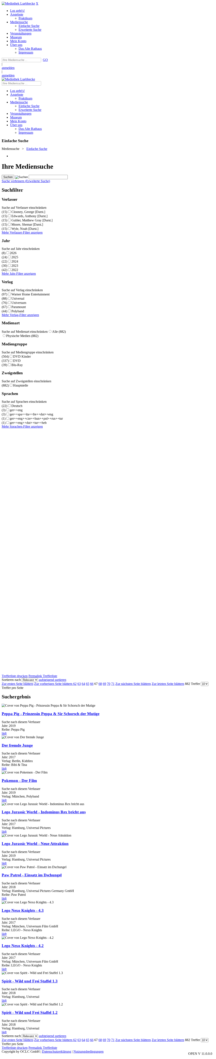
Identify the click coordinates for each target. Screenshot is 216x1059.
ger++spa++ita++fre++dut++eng (31, 414)
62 (75, 684)
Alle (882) (59, 331)
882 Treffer (192, 684)
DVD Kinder (22, 356)
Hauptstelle (20, 385)
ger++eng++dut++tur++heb (28, 422)
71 (113, 684)
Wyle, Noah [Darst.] (24, 228)
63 (79, 684)
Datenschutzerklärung (56, 1051)
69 (104, 684)
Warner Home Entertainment (30, 294)
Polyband (17, 311)
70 (108, 684)
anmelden (8, 68)
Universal (17, 298)
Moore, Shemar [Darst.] (27, 224)
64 (83, 684)
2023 (14, 265)
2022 (14, 270)
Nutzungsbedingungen (88, 1051)
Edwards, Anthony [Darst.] (29, 216)
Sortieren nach (11, 680)
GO (45, 60)
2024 (14, 261)
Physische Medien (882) (22, 336)
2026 (13, 253)
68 (100, 684)
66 (91, 684)
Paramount (18, 307)
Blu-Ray (17, 365)
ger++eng (16, 410)
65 (87, 684)
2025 (14, 257)
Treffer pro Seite (12, 688)
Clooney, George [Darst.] (28, 212)
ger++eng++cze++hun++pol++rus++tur (36, 418)
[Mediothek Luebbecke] (18, 3)
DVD (17, 360)
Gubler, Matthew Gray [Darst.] (32, 220)
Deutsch (16, 406)
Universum (18, 302)
